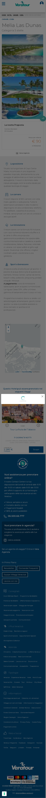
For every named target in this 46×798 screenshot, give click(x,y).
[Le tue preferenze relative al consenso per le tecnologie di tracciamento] (4, 793)
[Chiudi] (42, 396)
